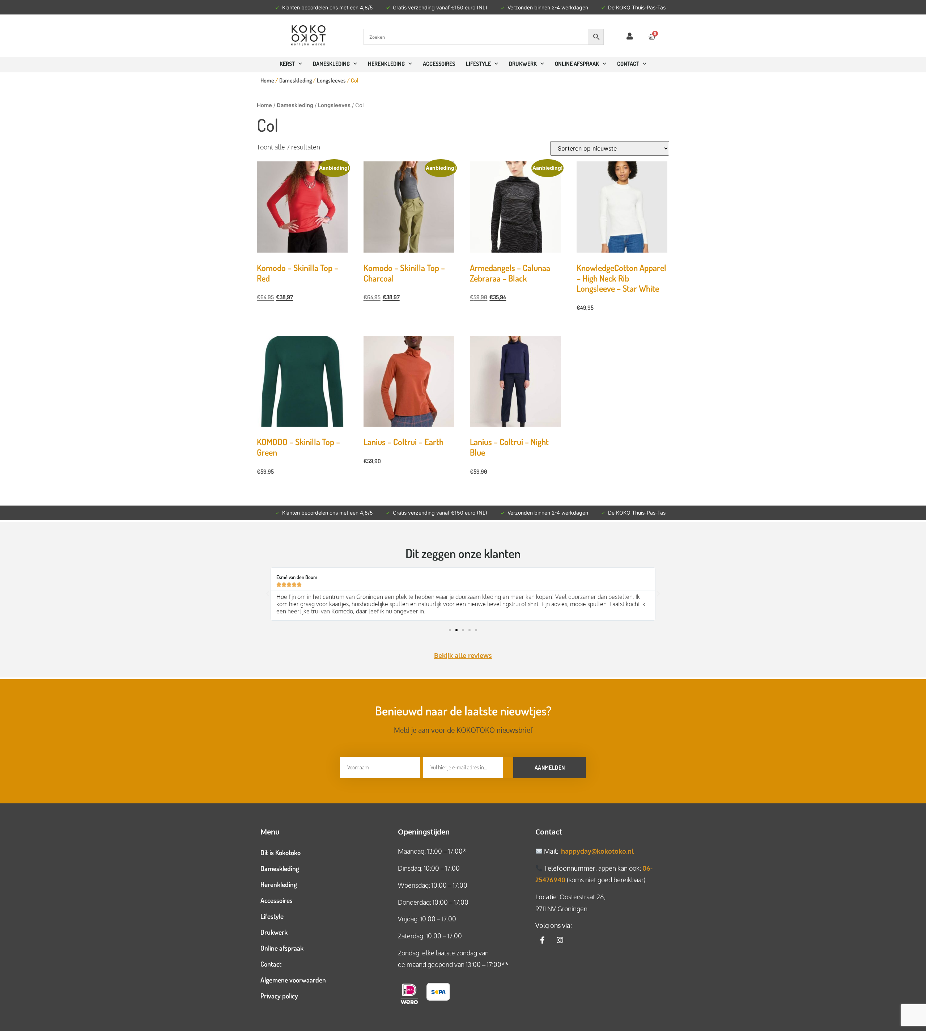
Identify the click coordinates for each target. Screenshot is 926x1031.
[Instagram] (560, 940)
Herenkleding (386, 63)
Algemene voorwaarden (293, 979)
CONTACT (628, 63)
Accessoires (439, 63)
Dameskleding (331, 63)
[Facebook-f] (542, 940)
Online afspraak (281, 947)
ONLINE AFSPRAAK (577, 63)
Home (267, 80)
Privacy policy (279, 995)
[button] (267, 593)
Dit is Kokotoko (280, 852)
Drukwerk (523, 63)
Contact (270, 963)
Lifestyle (478, 63)
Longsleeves (331, 80)
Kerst (287, 63)
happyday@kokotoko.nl (597, 851)
